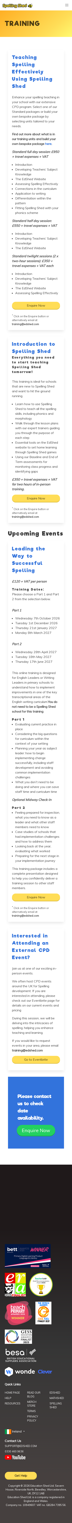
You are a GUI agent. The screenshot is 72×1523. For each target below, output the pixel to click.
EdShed (55, 1392)
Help (8, 1398)
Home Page (12, 1392)
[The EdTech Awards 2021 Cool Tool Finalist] (43, 1323)
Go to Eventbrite (36, 1059)
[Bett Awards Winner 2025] (28, 1267)
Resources (12, 1403)
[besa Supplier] (21, 1361)
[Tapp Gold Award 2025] (41, 1295)
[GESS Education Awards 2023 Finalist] (18, 1343)
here (48, 144)
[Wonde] (20, 1375)
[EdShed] (36, 1205)
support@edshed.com (21, 1446)
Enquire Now (36, 305)
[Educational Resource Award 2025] (15, 1295)
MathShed (57, 1398)
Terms (31, 1411)
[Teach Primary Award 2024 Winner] (18, 1324)
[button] (15, 1431)
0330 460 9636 (14, 1451)
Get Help (21, 1475)
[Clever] (45, 1372)
